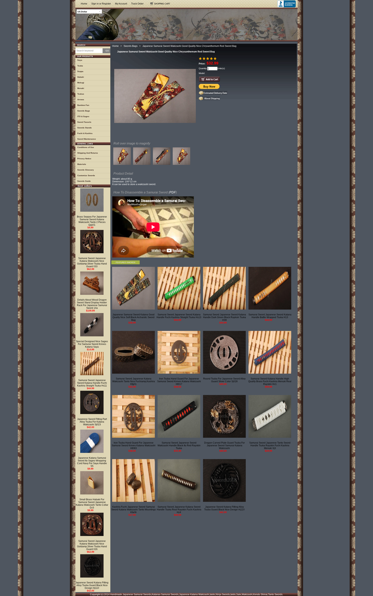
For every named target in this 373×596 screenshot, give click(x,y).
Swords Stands (84, 128)
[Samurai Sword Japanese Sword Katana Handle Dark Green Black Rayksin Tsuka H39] (224, 288)
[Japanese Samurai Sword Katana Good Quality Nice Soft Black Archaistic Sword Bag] (133, 288)
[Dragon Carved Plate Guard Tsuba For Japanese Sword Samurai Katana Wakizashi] (224, 416)
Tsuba (80, 66)
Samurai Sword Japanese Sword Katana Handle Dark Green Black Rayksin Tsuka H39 (224, 317)
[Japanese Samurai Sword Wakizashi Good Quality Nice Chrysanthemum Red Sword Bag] (122, 157)
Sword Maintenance (86, 139)
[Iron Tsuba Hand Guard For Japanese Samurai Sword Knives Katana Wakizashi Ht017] (179, 352)
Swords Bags (83, 111)
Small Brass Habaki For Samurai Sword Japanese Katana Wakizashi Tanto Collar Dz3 (92, 503)
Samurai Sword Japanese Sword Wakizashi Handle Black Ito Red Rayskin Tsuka (179, 445)
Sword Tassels (84, 122)
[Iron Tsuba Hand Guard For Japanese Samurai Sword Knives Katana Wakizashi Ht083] (133, 416)
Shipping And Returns (87, 153)
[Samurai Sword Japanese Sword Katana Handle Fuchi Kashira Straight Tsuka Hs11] (91, 363)
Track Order (137, 3)
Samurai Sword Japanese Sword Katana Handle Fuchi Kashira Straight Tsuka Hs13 (179, 316)
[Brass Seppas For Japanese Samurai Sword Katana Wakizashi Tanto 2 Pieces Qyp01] (91, 200)
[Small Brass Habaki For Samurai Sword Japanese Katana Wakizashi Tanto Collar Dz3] (91, 482)
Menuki (80, 88)
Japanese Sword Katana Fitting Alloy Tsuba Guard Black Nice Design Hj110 (91, 585)
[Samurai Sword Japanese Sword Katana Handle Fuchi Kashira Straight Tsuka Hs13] (179, 288)
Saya (79, 60)
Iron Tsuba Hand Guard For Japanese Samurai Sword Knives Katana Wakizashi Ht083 (133, 445)
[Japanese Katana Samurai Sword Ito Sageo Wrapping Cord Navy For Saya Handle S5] (91, 441)
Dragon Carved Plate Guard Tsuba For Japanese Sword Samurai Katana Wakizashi (224, 445)
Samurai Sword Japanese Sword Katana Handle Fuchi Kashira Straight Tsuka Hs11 (92, 383)
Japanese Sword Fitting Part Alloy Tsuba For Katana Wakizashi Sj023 (92, 422)
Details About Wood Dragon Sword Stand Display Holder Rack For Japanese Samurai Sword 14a (92, 303)
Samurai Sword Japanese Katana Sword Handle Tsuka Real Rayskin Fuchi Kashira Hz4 (179, 510)
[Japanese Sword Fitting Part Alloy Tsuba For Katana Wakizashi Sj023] (91, 402)
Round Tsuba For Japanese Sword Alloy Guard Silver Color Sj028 (224, 380)
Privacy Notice (84, 158)
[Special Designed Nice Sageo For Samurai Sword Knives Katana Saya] (91, 324)
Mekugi (80, 83)
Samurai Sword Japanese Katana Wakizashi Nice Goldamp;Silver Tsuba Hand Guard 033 (92, 262)
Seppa (80, 71)
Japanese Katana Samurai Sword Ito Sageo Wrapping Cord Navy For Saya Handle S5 (92, 462)
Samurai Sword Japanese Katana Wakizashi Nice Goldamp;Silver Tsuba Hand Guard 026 (92, 545)
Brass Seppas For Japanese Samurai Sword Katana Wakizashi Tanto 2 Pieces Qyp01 (92, 220)
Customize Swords (86, 175)
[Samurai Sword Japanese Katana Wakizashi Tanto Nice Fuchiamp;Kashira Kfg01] (133, 352)
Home (84, 3)
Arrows (80, 99)
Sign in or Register (101, 3)
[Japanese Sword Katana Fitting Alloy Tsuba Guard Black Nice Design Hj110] (91, 566)
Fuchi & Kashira (84, 133)
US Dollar (82, 11)
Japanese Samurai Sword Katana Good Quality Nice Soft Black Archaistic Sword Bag (133, 317)
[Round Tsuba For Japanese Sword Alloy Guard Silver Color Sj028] (224, 352)
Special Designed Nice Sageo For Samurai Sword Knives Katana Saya (92, 344)
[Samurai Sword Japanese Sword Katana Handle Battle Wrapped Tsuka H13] (270, 288)
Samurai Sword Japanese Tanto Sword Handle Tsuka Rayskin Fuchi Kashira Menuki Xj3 (269, 445)
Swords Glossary (85, 170)
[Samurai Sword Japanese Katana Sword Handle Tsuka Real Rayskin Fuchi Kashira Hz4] (179, 480)
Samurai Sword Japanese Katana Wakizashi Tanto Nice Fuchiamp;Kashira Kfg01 (133, 381)
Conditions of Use (85, 147)
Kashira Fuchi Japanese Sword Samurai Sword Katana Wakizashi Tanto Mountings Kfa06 (133, 510)
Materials (81, 164)
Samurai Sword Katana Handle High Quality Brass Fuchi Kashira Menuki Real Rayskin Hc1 (269, 381)
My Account (121, 3)
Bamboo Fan (83, 105)
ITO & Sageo (83, 116)
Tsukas (80, 94)
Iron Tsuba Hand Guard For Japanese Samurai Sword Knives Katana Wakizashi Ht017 (179, 381)
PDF (172, 192)
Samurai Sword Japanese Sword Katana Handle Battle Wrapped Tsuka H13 (269, 316)
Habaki (80, 77)
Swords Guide (84, 181)
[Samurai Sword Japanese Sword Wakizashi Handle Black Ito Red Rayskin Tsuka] (179, 416)
